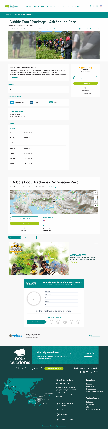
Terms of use (45, 426)
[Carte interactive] (93, 6)
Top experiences (91, 389)
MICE (87, 407)
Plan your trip (90, 386)
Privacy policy (54, 426)
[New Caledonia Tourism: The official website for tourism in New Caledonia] (11, 6)
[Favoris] (97, 6)
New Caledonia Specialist (94, 409)
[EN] (101, 6)
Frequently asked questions (94, 391)
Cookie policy (62, 426)
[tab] (14, 237)
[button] (90, 6)
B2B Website (90, 404)
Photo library (90, 402)
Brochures (89, 384)
